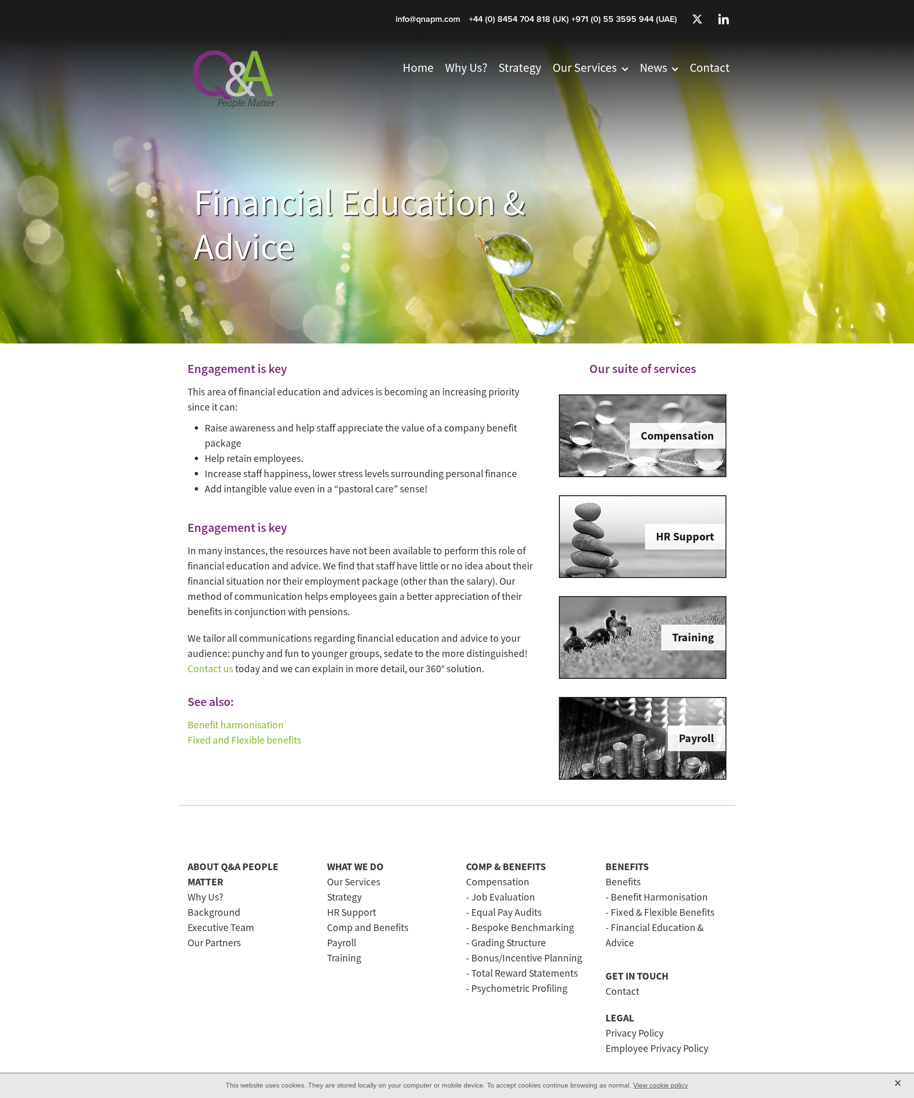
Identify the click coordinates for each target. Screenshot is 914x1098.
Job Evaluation (503, 897)
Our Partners (214, 942)
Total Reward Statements (524, 973)
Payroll (341, 942)
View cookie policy (660, 1085)
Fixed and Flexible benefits (244, 740)
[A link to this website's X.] (697, 19)
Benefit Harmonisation (659, 897)
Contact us (210, 668)
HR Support (351, 912)
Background (214, 912)
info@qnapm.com (428, 19)
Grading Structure (508, 942)
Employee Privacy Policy (657, 1048)
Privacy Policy (635, 1033)
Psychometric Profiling (519, 988)
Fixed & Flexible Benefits (663, 912)
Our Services (353, 881)
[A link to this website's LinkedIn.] (723, 19)
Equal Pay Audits (506, 912)
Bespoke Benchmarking (522, 927)
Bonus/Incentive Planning (526, 957)
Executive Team (221, 927)
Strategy (344, 897)
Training (344, 957)
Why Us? (205, 897)
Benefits (623, 881)
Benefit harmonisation (236, 724)
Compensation (497, 881)
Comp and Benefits (367, 927)
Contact (622, 991)
